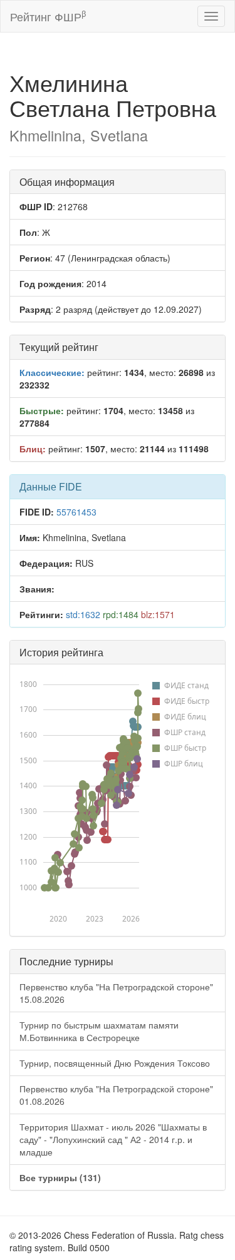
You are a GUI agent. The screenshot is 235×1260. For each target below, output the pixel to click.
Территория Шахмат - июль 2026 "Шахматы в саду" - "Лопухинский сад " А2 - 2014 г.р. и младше (113, 1139)
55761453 (76, 512)
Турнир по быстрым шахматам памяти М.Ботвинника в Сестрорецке (99, 1031)
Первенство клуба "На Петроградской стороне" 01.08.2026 (116, 1094)
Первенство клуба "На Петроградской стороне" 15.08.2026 (116, 992)
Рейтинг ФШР (48, 16)
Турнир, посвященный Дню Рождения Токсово (114, 1063)
